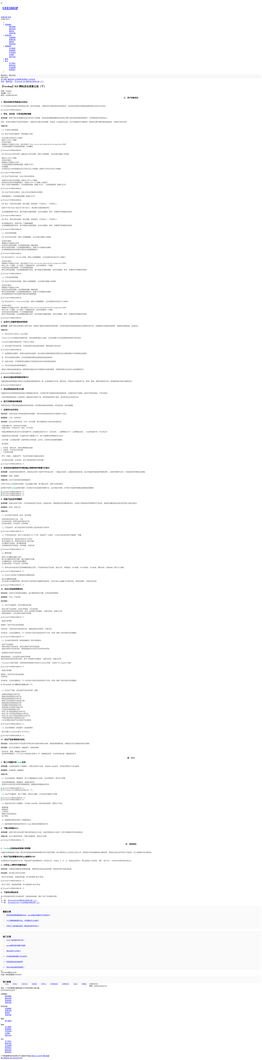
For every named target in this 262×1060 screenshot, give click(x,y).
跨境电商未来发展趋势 (13, 962)
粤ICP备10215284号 (35, 1056)
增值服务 (8, 46)
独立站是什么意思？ (12, 951)
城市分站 (12, 57)
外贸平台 (43, 984)
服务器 (11, 31)
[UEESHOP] (9, 8)
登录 (9, 17)
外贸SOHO (25, 984)
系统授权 (8, 1000)
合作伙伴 (32, 79)
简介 (6, 61)
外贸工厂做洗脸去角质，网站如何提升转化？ (21, 926)
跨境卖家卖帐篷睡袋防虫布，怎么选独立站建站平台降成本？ (27, 915)
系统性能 (12, 33)
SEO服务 (12, 48)
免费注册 (4, 17)
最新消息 (12, 65)
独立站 (75, 984)
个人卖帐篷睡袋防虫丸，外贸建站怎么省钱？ (21, 920)
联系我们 (12, 70)
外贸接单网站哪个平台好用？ (16, 956)
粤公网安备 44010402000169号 (12, 1058)
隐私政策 (8, 1050)
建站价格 (12, 29)
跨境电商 (34, 984)
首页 (2, 81)
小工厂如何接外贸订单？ (14, 940)
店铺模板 (12, 37)
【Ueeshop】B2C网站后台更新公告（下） (29, 81)
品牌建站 (8, 24)
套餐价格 (12, 40)
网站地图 (46, 1056)
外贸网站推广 (65, 984)
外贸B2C (15, 984)
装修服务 (12, 50)
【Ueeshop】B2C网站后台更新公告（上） (22, 900)
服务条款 (8, 1052)
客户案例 (8, 1021)
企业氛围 (12, 67)
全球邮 (11, 55)
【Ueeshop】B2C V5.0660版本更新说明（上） (23, 902)
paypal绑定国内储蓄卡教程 (14, 945)
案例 (6, 59)
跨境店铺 (8, 35)
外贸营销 (12, 52)
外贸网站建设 (54, 984)
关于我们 (12, 63)
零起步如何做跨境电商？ (14, 967)
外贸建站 (84, 984)
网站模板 (12, 27)
